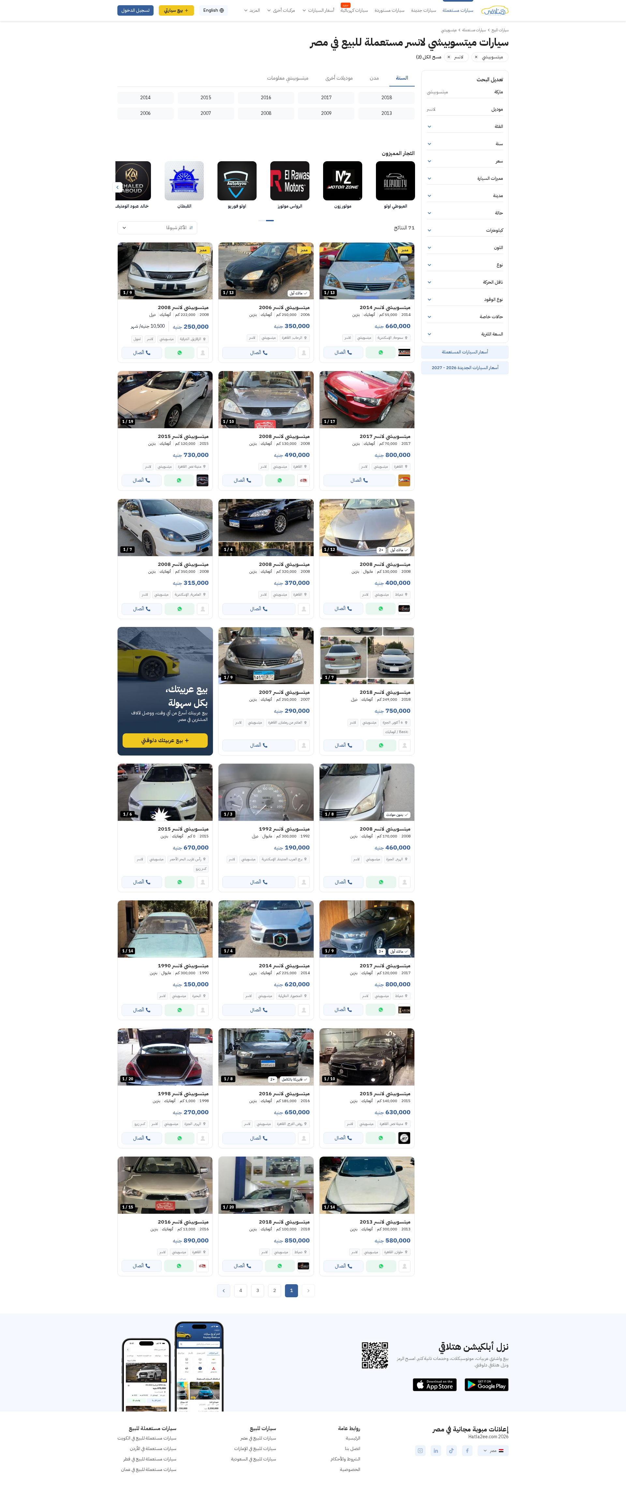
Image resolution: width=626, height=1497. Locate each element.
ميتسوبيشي (364, 337)
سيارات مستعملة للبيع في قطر (150, 1459)
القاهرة (398, 466)
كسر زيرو (201, 868)
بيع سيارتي (173, 10)
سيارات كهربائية (354, 10)
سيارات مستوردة (390, 10)
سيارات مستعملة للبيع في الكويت (146, 1438)
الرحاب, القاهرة (292, 337)
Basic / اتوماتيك (396, 732)
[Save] (327, 250)
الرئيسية (353, 1438)
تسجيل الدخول (135, 10)
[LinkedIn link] (436, 1450)
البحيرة (196, 996)
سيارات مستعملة (458, 10)
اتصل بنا (352, 1448)
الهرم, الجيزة (394, 859)
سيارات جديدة (423, 10)
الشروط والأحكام (345, 1459)
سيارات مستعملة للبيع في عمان (148, 1469)
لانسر (348, 337)
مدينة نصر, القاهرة (189, 466)
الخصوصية (350, 1469)
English (210, 10)
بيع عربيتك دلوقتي (162, 740)
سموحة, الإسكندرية (390, 337)
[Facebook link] (467, 1450)
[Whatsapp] (380, 352)
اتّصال (340, 352)
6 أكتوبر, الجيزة (393, 722)
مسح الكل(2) (428, 57)
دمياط (399, 594)
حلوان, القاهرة (393, 1252)
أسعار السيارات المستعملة (465, 352)
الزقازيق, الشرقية (190, 339)
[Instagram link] (420, 1450)
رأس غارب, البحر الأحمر (185, 859)
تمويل (137, 339)
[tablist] (266, 78)
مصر (493, 1451)
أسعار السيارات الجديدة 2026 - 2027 (465, 367)
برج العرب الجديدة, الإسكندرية (282, 859)
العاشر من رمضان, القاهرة (285, 722)
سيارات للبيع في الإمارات (255, 1448)
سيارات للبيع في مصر (258, 1438)
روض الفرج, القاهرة (289, 1124)
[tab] (402, 78)
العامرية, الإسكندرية (188, 594)
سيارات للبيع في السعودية (253, 1459)
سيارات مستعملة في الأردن (153, 1448)
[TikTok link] (451, 1450)
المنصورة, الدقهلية (290, 996)
